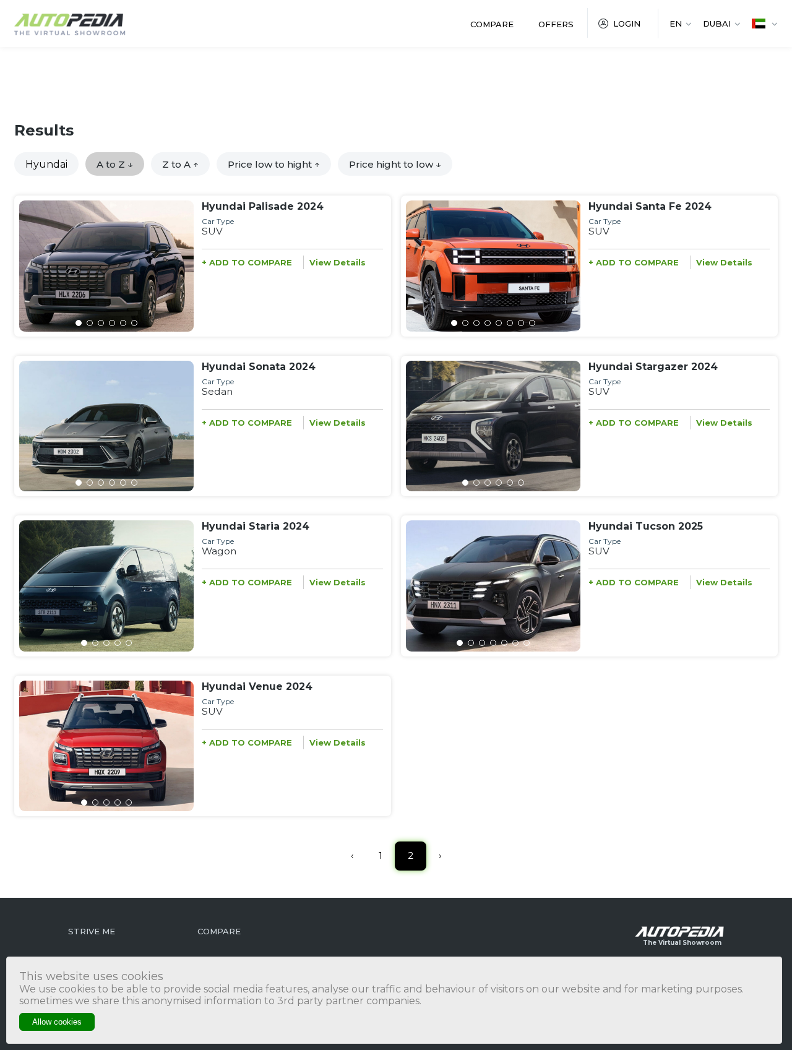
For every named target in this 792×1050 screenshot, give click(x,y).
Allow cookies (57, 1021)
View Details (337, 262)
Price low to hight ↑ (274, 164)
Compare (492, 24)
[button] (78, 323)
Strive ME (91, 931)
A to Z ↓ (115, 164)
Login (626, 23)
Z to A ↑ (180, 164)
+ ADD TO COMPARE (247, 262)
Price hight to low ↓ (395, 164)
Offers (556, 24)
